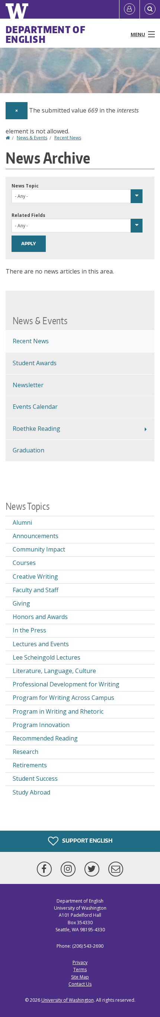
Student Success (35, 778)
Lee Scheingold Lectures (46, 657)
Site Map (80, 977)
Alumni (22, 522)
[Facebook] (46, 869)
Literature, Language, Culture (54, 671)
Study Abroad (31, 792)
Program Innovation (41, 725)
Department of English (46, 34)
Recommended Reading (45, 738)
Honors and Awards (40, 617)
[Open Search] (150, 9)
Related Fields (28, 215)
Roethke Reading (36, 428)
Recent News (67, 138)
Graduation (28, 450)
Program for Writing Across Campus (63, 698)
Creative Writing (35, 576)
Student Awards (35, 363)
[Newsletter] (115, 869)
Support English (86, 840)
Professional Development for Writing (66, 684)
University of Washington (67, 1000)
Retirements (30, 765)
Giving (21, 603)
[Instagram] (70, 869)
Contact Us (80, 984)
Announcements (35, 536)
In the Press (29, 630)
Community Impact (39, 549)
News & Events (32, 138)
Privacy (80, 962)
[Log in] (129, 9)
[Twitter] (93, 869)
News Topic (25, 186)
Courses (24, 563)
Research (25, 752)
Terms (80, 969)
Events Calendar (35, 406)
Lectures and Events (41, 644)
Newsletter (28, 385)
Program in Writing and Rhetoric (58, 711)
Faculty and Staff (35, 590)
